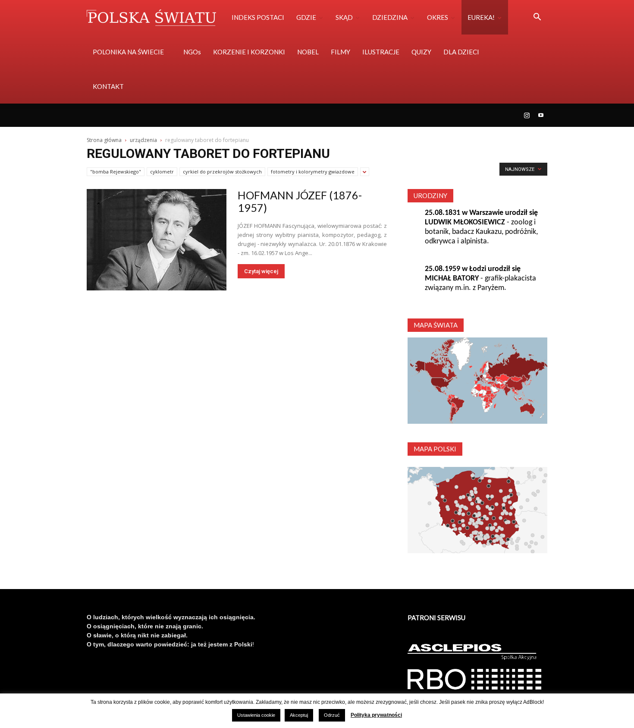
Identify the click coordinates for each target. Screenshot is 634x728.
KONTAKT (108, 86)
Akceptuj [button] (299, 715)
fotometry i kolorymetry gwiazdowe (313, 171)
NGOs (192, 52)
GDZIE (306, 17)
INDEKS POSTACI (258, 17)
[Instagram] (526, 115)
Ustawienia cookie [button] (256, 715)
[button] (537, 18)
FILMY (340, 52)
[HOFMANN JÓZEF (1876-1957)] (156, 239)
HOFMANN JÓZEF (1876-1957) (300, 201)
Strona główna (104, 140)
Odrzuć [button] (332, 715)
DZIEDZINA (390, 17)
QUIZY (421, 52)
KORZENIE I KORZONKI (249, 52)
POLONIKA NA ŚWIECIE (128, 52)
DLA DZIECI (461, 52)
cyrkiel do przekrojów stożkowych (222, 171)
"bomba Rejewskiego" (115, 171)
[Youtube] (540, 115)
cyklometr (162, 171)
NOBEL (308, 52)
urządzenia (143, 140)
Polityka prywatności (376, 715)
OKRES (437, 17)
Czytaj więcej (261, 271)
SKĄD (344, 17)
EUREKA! (481, 17)
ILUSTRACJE (380, 52)
